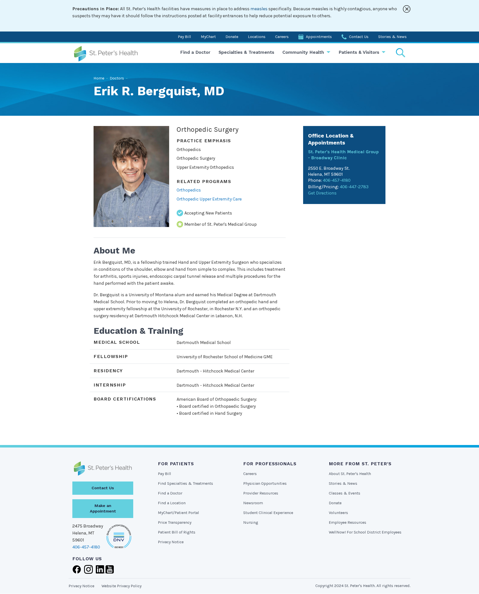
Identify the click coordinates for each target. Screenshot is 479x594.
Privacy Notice (171, 542)
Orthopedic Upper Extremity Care (209, 199)
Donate (232, 36)
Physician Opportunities (265, 483)
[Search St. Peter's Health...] (400, 52)
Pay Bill (184, 36)
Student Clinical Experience (268, 512)
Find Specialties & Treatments (185, 483)
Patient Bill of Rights (176, 532)
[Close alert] (406, 9)
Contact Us (358, 36)
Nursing (250, 522)
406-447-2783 (354, 187)
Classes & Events (344, 493)
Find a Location (172, 502)
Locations (256, 36)
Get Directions (322, 193)
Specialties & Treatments (246, 52)
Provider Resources (260, 493)
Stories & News (392, 36)
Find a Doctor (195, 52)
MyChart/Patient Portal (178, 512)
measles (258, 9)
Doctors (117, 78)
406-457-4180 (337, 180)
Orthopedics (189, 190)
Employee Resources (347, 522)
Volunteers (338, 512)
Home (99, 78)
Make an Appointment (103, 508)
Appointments (319, 36)
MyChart (208, 36)
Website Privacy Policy (121, 586)
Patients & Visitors (359, 52)
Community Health (303, 52)
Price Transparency (174, 522)
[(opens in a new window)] (76, 569)
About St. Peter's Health (350, 473)
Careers (282, 36)
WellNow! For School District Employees (365, 532)
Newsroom (253, 502)
